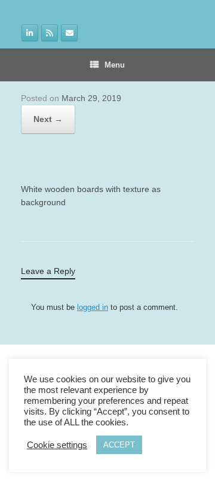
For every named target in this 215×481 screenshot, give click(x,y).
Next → (48, 119)
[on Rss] (49, 33)
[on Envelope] (69, 33)
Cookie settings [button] (57, 445)
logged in (92, 307)
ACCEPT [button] (119, 444)
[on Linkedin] (30, 33)
